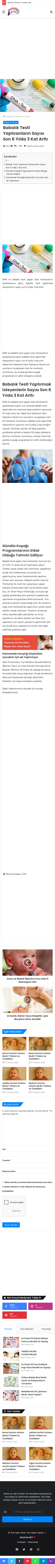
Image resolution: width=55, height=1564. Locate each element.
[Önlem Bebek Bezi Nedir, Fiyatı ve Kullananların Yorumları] (11, 1381)
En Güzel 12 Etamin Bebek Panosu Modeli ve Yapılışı (34, 1340)
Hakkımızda (33, 1542)
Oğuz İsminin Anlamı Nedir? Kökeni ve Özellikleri (40, 1466)
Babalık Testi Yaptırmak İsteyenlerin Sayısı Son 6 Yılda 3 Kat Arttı (26, 166)
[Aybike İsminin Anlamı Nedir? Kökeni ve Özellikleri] (14, 1073)
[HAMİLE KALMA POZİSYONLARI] (11, 1355)
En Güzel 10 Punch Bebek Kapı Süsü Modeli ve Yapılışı (36, 1366)
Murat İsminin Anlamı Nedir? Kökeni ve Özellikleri (13, 1056)
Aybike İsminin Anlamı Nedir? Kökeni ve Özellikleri (14, 1086)
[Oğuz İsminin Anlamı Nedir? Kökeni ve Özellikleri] (41, 1453)
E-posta (6, 1160)
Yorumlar (46, 1329)
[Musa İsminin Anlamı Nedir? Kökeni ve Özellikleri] (41, 1043)
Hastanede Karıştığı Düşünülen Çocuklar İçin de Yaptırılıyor (27, 179)
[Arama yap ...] (51, 13)
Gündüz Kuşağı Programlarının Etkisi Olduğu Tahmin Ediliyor (26, 172)
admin (7, 146)
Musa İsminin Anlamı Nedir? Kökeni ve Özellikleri (40, 1056)
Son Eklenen (26, 1329)
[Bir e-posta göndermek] (11, 146)
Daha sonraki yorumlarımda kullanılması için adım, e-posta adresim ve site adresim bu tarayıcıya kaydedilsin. (27, 1186)
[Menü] (3, 13)
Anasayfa (9, 116)
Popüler (8, 1329)
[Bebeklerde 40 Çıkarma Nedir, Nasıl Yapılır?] (11, 1395)
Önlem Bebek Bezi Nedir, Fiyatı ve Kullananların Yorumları (34, 1380)
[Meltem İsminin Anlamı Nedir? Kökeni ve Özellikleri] (41, 1073)
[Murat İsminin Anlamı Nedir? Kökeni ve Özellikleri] (14, 1043)
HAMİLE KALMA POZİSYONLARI (29, 1353)
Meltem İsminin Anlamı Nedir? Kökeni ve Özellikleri (30, 2)
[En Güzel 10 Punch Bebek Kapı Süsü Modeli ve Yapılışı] (11, 1368)
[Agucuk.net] (13, 11)
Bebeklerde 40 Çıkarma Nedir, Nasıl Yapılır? (34, 1393)
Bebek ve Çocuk (22, 116)
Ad (4, 1149)
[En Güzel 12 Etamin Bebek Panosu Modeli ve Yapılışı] (11, 1342)
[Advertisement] (27, 48)
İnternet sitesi (8, 1171)
